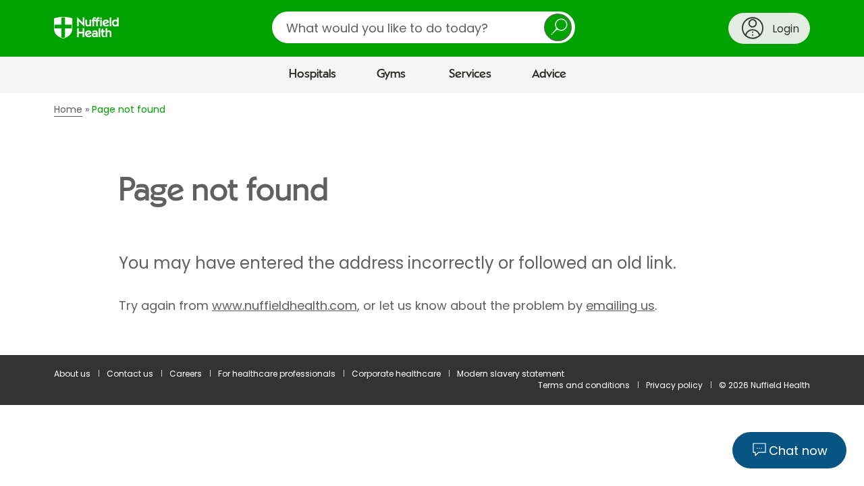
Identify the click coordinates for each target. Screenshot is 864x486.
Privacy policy (674, 385)
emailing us (620, 305)
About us (72, 373)
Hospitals (312, 74)
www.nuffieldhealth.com (284, 305)
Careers (185, 373)
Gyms (391, 74)
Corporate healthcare (396, 373)
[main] (432, 224)
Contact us (130, 373)
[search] (423, 27)
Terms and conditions (584, 385)
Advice (549, 74)
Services (470, 74)
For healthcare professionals (276, 373)
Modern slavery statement (510, 373)
